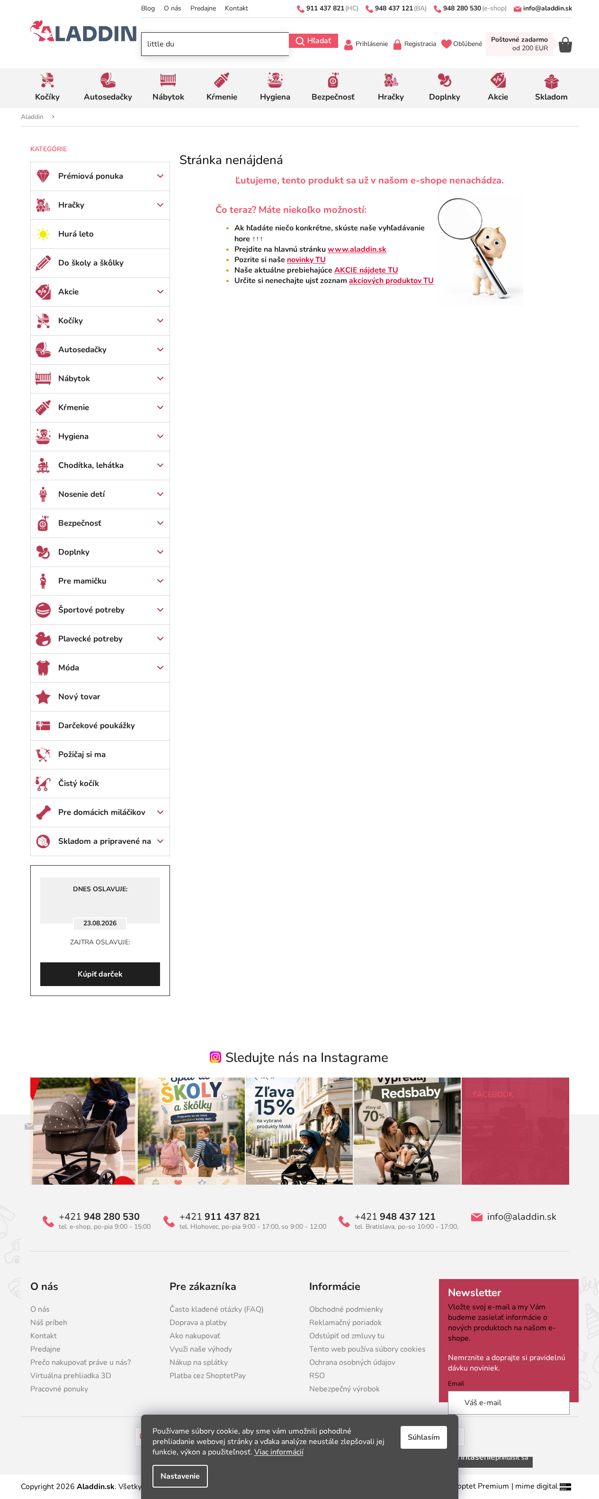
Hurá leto (76, 234)
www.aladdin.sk (357, 249)
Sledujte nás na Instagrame (306, 1058)
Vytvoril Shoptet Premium (464, 1486)
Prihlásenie (372, 43)
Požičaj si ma (82, 754)
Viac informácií (279, 1452)
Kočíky (70, 320)
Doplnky (73, 552)
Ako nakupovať (195, 1336)
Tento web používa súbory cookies (367, 1349)
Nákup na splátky (199, 1362)
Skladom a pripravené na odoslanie (104, 846)
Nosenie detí (81, 494)
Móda (68, 667)
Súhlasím (424, 1437)
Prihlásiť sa (511, 1457)
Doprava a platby (198, 1322)
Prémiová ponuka (90, 176)
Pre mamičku (82, 581)
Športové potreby (91, 609)
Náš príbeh (48, 1322)
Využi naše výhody (201, 1349)
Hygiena (73, 436)
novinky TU (306, 260)
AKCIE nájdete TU (366, 270)
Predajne (203, 8)
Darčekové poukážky (96, 725)
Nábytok (74, 378)
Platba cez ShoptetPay (208, 1376)
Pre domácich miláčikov (101, 812)
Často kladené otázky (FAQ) (217, 1309)
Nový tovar (79, 696)
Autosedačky (82, 349)
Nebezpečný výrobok (344, 1389)
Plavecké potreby (90, 638)
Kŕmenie (73, 407)
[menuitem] (47, 88)
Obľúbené (467, 43)
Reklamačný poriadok (345, 1322)
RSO (317, 1376)
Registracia (420, 43)
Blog (148, 8)
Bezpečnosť (79, 523)
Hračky (71, 205)
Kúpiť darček (100, 974)
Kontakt (236, 8)
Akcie (68, 291)
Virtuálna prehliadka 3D (70, 1376)
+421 (99, 1217)
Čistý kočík (78, 783)
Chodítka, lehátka (91, 465)
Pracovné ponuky (59, 1389)
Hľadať (319, 41)
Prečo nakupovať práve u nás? (80, 1362)
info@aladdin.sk (521, 1217)
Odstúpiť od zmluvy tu (346, 1336)
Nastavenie (180, 1476)
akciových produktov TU (391, 280)
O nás (172, 8)
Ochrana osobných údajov (352, 1362)
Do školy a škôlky (91, 262)
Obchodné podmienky (346, 1309)
